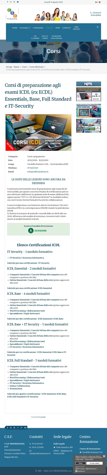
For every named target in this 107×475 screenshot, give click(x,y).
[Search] (97, 27)
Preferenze (92, 468)
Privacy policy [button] (89, 459)
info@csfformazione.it (37, 172)
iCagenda (42, 417)
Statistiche (81, 471)
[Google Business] (14, 428)
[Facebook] (7, 428)
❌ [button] (104, 456)
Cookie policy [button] (79, 459)
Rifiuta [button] (81, 463)
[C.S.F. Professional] (12, 14)
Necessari (81, 468)
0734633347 (32, 168)
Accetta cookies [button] (94, 463)
